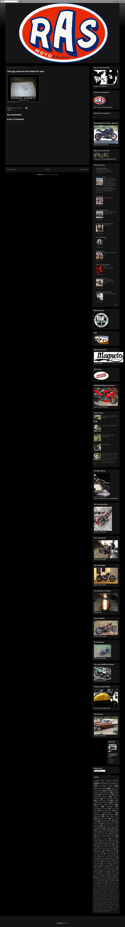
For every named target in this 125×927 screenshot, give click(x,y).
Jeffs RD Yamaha (105, 843)
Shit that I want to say (108, 898)
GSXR (96, 843)
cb (96, 867)
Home (48, 169)
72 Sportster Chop (111, 799)
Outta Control (98, 875)
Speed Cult (102, 899)
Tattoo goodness (101, 850)
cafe (115, 904)
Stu (107, 899)
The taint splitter (114, 899)
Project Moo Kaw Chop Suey (103, 848)
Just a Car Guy (101, 177)
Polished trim (113, 895)
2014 (109, 882)
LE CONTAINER (101, 237)
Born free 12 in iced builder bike (108, 435)
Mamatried (98, 895)
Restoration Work (100, 809)
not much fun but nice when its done (105, 868)
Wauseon (109, 904)
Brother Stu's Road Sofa (108, 856)
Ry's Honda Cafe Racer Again (106, 835)
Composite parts (106, 820)
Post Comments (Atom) (51, 174)
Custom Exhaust (107, 888)
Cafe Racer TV (112, 816)
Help (113, 891)
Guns (97, 891)
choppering (97, 851)
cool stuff (97, 823)
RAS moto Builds (111, 896)
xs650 (96, 807)
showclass (115, 909)
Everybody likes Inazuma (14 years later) (109, 281)
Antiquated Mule (101, 168)
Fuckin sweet (103, 858)
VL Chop (108, 828)
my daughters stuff (99, 882)
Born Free (102, 885)
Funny (13, 110)
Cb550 (102, 886)
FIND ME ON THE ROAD (104, 292)
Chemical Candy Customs (104, 223)
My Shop (105, 895)
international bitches (99, 907)
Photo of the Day (108, 198)
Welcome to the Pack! (110, 293)
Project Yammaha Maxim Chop (106, 839)
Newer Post (11, 169)
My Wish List (100, 845)
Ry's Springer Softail (106, 796)
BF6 (107, 791)
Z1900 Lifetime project (108, 822)
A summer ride (110, 851)
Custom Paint (102, 818)
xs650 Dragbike (104, 911)
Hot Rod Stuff (98, 860)
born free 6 (106, 795)
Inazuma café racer (102, 278)
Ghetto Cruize (114, 890)
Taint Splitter (109, 814)
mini (114, 880)
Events (109, 853)
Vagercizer (102, 904)
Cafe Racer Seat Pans (107, 846)
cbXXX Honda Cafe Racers (106, 792)
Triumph (107, 903)
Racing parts (114, 875)
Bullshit (109, 807)
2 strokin (104, 872)
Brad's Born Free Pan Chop (106, 832)
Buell (95, 858)
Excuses (107, 890)
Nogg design (100, 251)
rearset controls (107, 870)
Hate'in (107, 891)
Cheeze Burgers (99, 853)
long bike (108, 907)
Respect (109, 845)
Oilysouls (115, 833)
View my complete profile (111, 760)
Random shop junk (101, 877)
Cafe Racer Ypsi (103, 801)
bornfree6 (113, 850)
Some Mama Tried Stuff (109, 425)
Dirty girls (100, 890)
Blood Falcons (110, 883)
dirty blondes (112, 867)
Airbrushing (97, 863)
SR (117, 848)
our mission (108, 909)
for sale (104, 906)
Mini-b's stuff (100, 788)
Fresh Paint (107, 225)
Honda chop (106, 444)
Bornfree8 (110, 885)
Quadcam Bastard (98, 896)
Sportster (97, 814)
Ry (111, 751)
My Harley (113, 873)
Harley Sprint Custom (106, 805)
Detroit (113, 830)
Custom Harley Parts (108, 827)
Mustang (97, 816)
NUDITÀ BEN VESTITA (103, 265)
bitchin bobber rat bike (109, 861)
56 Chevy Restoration (106, 812)
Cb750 (107, 886)
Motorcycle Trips (100, 838)
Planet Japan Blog (102, 210)
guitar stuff (113, 906)
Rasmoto (111, 877)
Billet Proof (101, 883)
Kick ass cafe (108, 860)
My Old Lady (106, 865)
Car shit (105, 863)
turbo (97, 911)
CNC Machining (102, 830)
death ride (103, 867)
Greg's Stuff (112, 858)
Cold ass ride (97, 888)
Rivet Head (99, 196)
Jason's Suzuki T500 (105, 893)
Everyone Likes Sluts (109, 842)
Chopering (113, 886)
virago (116, 828)
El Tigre (115, 803)
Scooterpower (97, 898)
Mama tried (115, 893)
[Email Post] (26, 108)
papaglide (96, 870)
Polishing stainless (106, 855)
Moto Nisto (103, 873)
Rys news (115, 865)
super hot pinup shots (106, 780)
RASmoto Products (109, 783)
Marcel (116, 843)
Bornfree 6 (105, 832)
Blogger (66, 923)
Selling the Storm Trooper (110, 454)
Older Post (84, 169)
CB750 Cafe (106, 786)
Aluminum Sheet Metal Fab (104, 837)
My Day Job (106, 811)
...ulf (105, 239)
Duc (112, 863)
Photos (106, 875)
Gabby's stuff (98, 828)
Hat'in (102, 891)
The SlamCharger (104, 878)
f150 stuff (96, 906)
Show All (116, 304)
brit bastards (107, 880)
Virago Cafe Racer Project (106, 802)
